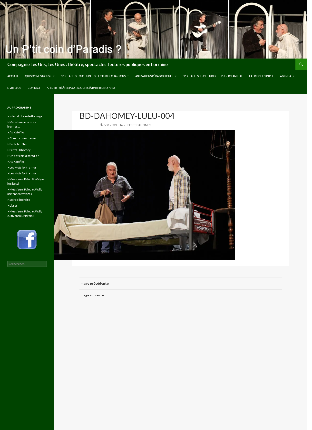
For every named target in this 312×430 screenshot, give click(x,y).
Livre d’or (14, 87)
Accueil (13, 76)
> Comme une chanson (22, 138)
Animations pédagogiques (154, 76)
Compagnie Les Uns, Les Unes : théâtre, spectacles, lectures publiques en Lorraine (87, 64)
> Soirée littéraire (18, 199)
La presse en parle (261, 76)
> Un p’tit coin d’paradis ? (23, 156)
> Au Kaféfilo (15, 132)
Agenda (285, 76)
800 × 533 (110, 125)
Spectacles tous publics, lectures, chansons (93, 76)
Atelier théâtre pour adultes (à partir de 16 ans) (81, 87)
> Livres (12, 205)
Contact (34, 87)
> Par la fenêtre (17, 144)
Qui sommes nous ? (38, 76)
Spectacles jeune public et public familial (213, 76)
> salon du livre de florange (24, 116)
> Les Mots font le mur (21, 167)
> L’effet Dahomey (137, 125)
